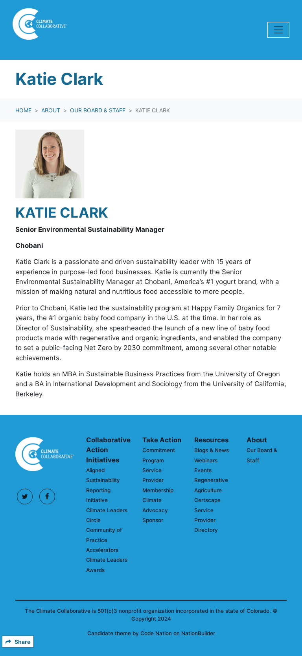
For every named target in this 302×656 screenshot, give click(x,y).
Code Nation (156, 633)
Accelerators (102, 550)
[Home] (40, 29)
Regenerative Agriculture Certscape (211, 490)
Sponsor (152, 520)
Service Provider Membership (157, 480)
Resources (211, 440)
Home (23, 110)
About (50, 110)
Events (203, 470)
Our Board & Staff (97, 110)
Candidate (101, 633)
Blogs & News (211, 450)
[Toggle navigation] (278, 30)
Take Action (162, 440)
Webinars (205, 460)
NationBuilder (198, 633)
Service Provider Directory (206, 520)
